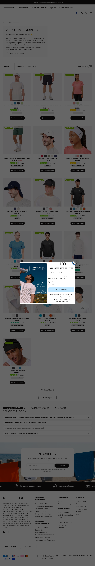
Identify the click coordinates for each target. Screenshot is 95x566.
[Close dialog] (73, 263)
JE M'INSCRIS (61, 290)
